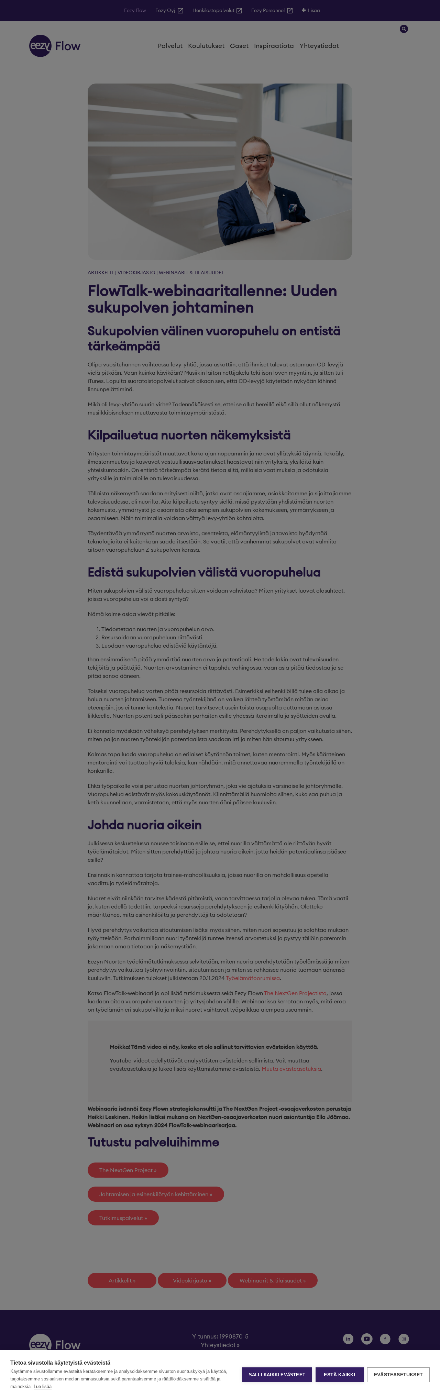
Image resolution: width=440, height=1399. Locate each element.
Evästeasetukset (398, 1374)
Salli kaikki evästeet (277, 1374)
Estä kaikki (339, 1374)
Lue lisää (43, 1386)
